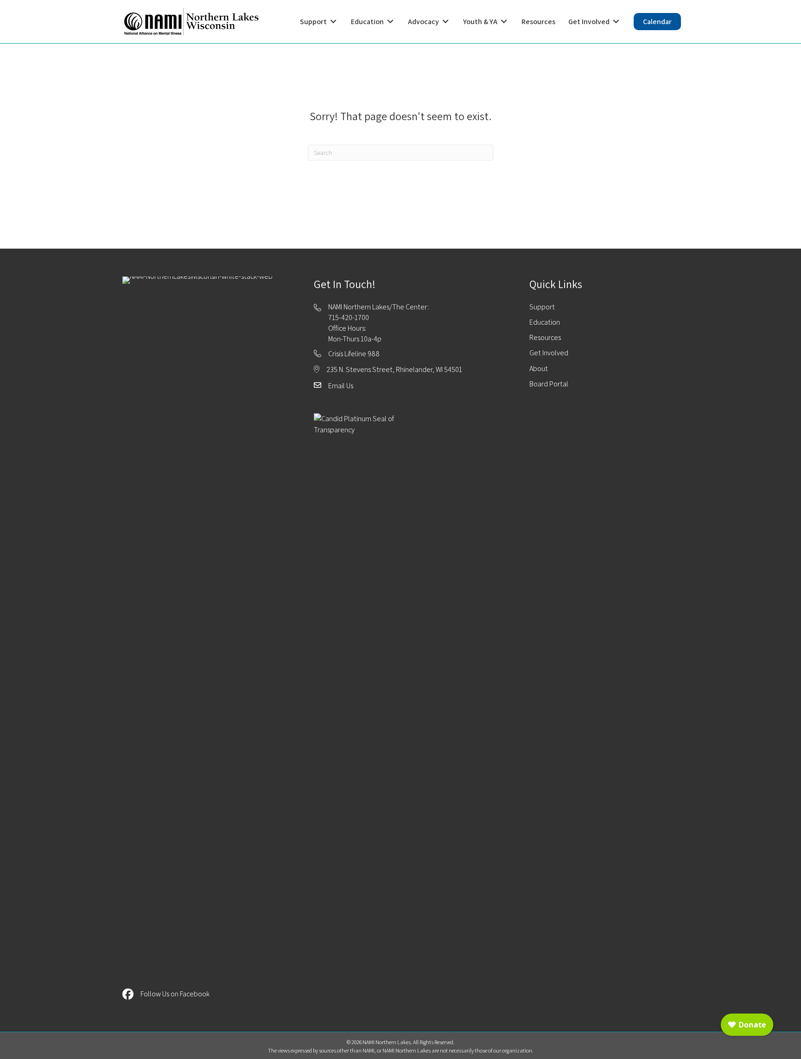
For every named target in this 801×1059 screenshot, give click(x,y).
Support (542, 307)
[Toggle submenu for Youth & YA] (503, 21)
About (538, 368)
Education (544, 322)
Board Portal (548, 384)
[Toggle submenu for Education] (390, 21)
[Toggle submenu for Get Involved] (616, 21)
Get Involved (548, 353)
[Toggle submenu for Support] (333, 21)
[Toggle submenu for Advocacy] (445, 21)
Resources (545, 337)
